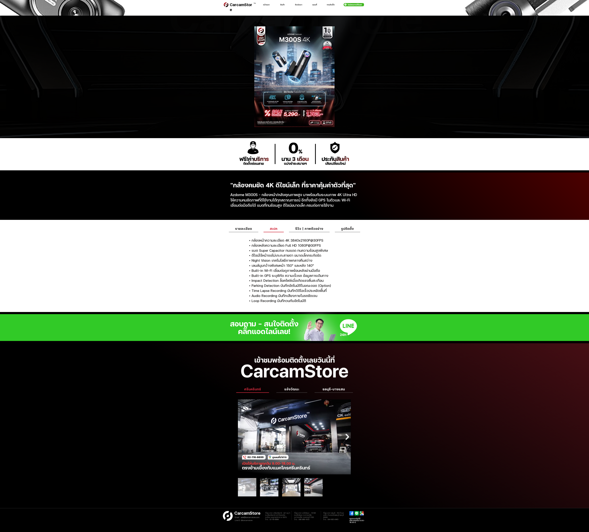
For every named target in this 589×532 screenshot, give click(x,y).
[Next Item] (347, 437)
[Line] (356, 513)
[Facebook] (351, 513)
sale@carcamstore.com (250, 517)
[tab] (243, 228)
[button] (282, 4)
